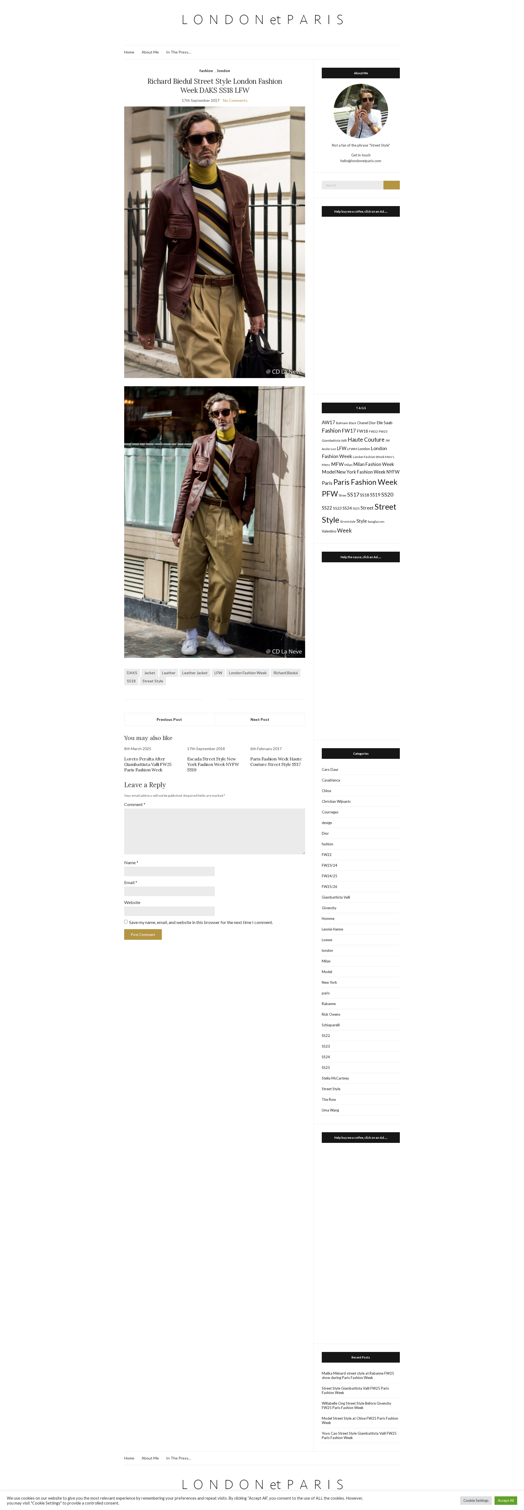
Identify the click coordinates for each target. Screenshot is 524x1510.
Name (131, 862)
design (327, 823)
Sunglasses (376, 521)
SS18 (131, 681)
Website (132, 902)
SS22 (327, 508)
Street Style (152, 681)
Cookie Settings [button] (476, 1500)
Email (130, 882)
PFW (330, 493)
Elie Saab (384, 422)
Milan (348, 464)
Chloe (326, 791)
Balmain (342, 423)
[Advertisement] (361, 304)
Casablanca (331, 780)
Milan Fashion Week (373, 464)
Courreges (330, 812)
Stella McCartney (335, 1078)
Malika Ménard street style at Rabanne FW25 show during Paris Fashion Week (358, 1375)
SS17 (353, 494)
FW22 (373, 431)
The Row (329, 1099)
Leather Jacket (195, 672)
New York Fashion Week (361, 472)
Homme (328, 918)
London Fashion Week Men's (373, 457)
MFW (337, 464)
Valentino (329, 531)
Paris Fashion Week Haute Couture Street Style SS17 (276, 761)
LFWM (352, 449)
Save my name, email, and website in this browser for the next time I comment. (201, 922)
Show (342, 495)
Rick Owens (331, 1014)
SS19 (375, 495)
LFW (218, 672)
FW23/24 (329, 865)
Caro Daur (330, 769)
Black (352, 423)
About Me (150, 52)
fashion (206, 70)
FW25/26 (329, 886)
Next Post (260, 719)
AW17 (328, 422)
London (364, 449)
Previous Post (169, 719)
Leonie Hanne (332, 929)
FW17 (349, 431)
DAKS (132, 672)
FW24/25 (329, 876)
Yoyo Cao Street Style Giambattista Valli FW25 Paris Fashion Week (359, 1435)
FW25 (383, 431)
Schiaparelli (331, 1025)
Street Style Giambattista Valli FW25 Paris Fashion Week (355, 1390)
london (223, 70)
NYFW (393, 472)
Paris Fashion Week (365, 481)
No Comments (235, 100)
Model (329, 472)
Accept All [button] (506, 1500)
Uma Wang (330, 1110)
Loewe (327, 940)
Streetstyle (348, 521)
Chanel (362, 423)
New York (329, 982)
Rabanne (329, 1003)
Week (344, 530)
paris (326, 993)
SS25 (356, 508)
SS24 (347, 507)
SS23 (337, 508)
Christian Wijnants (336, 801)
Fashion (331, 430)
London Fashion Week (248, 672)
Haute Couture (366, 439)
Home (129, 52)
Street (367, 508)
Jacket (149, 672)
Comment (134, 804)
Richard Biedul (285, 672)
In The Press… (178, 52)
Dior (372, 423)
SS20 (387, 494)
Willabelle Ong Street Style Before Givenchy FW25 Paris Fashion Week (356, 1405)
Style (361, 521)
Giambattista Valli (334, 440)
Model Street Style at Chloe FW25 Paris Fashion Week (360, 1420)
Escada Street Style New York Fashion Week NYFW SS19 (213, 764)
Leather (168, 672)
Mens (326, 465)
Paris (327, 483)
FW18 (362, 431)
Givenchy (329, 908)
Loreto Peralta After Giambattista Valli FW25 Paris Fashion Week (147, 764)
